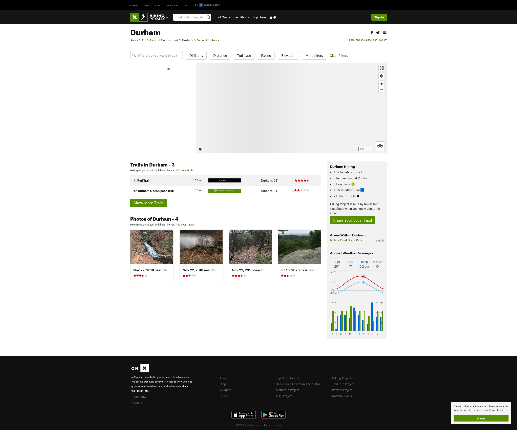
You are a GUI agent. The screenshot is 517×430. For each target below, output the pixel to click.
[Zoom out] (382, 90)
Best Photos (241, 17)
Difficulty (196, 55)
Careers (136, 402)
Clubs (224, 396)
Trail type (244, 55)
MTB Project (284, 396)
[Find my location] (382, 76)
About (224, 378)
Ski (187, 5)
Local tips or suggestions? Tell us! (368, 39)
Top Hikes (259, 17)
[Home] (151, 17)
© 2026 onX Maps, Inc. (248, 425)
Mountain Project (287, 390)
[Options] (380, 146)
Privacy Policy (496, 410)
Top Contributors (287, 378)
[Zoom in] (382, 84)
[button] (372, 32)
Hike (158, 5)
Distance (220, 55)
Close (481, 418)
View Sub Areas (208, 40)
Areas (134, 40)
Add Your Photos (185, 224)
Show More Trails (148, 202)
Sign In (379, 17)
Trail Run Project (343, 384)
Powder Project (342, 390)
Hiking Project (341, 378)
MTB (146, 5)
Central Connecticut (164, 40)
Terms (267, 425)
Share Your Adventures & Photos (298, 384)
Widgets (225, 390)
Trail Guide (222, 17)
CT (144, 40)
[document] (481, 413)
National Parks (342, 396)
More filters (314, 55)
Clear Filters (339, 55)
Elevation (288, 55)
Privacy (277, 425)
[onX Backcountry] (207, 5)
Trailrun (173, 5)
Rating (266, 55)
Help (223, 384)
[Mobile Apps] (273, 17)
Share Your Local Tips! (352, 220)
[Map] (291, 108)
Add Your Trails (184, 170)
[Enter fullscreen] (382, 68)
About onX (138, 396)
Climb (134, 5)
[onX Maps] (140, 371)
